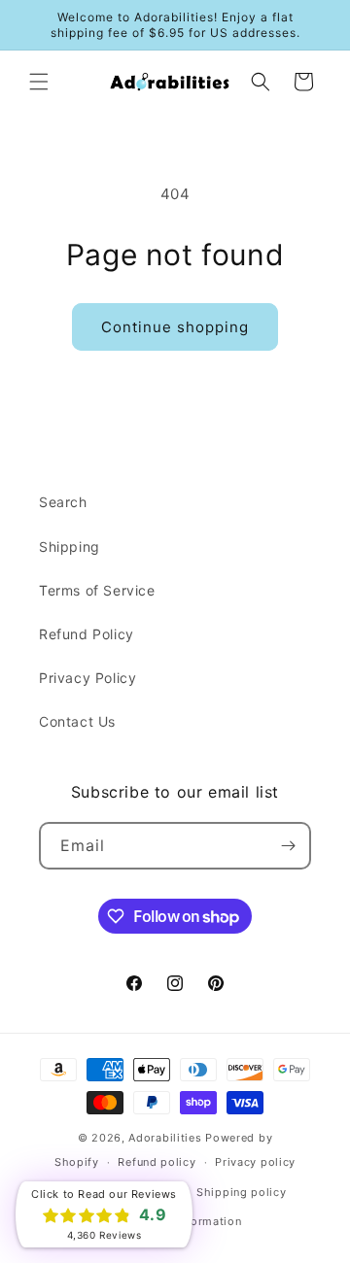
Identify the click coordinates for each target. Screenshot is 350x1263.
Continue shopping (175, 327)
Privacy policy (255, 1162)
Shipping (69, 546)
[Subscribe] (287, 846)
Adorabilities (164, 1137)
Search (63, 502)
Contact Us (77, 721)
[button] (39, 81)
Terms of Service (97, 590)
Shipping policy (241, 1192)
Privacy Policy (87, 677)
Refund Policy (86, 634)
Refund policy (156, 1162)
